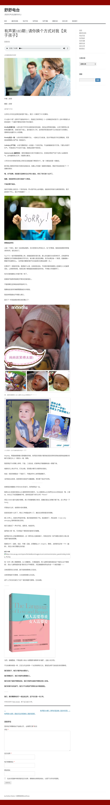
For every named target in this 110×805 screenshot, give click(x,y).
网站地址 (7, 770)
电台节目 (25, 21)
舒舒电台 (12, 10)
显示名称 (8, 753)
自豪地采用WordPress (22, 796)
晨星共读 (55, 21)
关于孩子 (26, 702)
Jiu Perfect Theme (9, 796)
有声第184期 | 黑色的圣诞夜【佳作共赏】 (55, 711)
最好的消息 (15, 21)
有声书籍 (45, 21)
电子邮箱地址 (9, 762)
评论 (6, 729)
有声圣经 (35, 21)
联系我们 (74, 21)
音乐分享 (64, 21)
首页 (5, 21)
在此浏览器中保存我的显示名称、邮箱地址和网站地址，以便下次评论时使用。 (33, 778)
